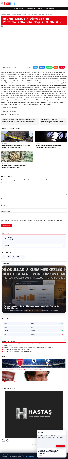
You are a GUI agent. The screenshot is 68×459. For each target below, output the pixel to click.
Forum (40, 8)
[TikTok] (23, 257)
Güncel (9, 14)
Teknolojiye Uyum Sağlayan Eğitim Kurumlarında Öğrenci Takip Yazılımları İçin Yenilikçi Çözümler (28, 347)
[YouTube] (18, 257)
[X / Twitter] (9, 257)
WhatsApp (49, 67)
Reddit (55, 67)
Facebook (42, 67)
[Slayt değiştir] (31, 444)
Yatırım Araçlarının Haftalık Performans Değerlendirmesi (18, 351)
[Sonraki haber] (63, 268)
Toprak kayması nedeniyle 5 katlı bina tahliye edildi (17, 349)
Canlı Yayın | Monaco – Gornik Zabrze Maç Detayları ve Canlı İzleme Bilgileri (23, 344)
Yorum (3, 183)
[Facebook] (4, 257)
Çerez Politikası (49, 8)
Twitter (35, 67)
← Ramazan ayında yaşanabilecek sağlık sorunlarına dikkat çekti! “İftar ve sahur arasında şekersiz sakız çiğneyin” (18, 121)
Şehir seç (7, 242)
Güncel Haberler (18, 8)
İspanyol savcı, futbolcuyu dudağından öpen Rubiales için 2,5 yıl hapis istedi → (53, 121)
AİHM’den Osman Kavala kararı (11, 345)
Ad (2, 198)
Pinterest (62, 67)
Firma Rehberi (31, 8)
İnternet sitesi (5, 211)
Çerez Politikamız (29, 456)
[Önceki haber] (59, 268)
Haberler (3, 14)
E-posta (4, 205)
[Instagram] (13, 257)
